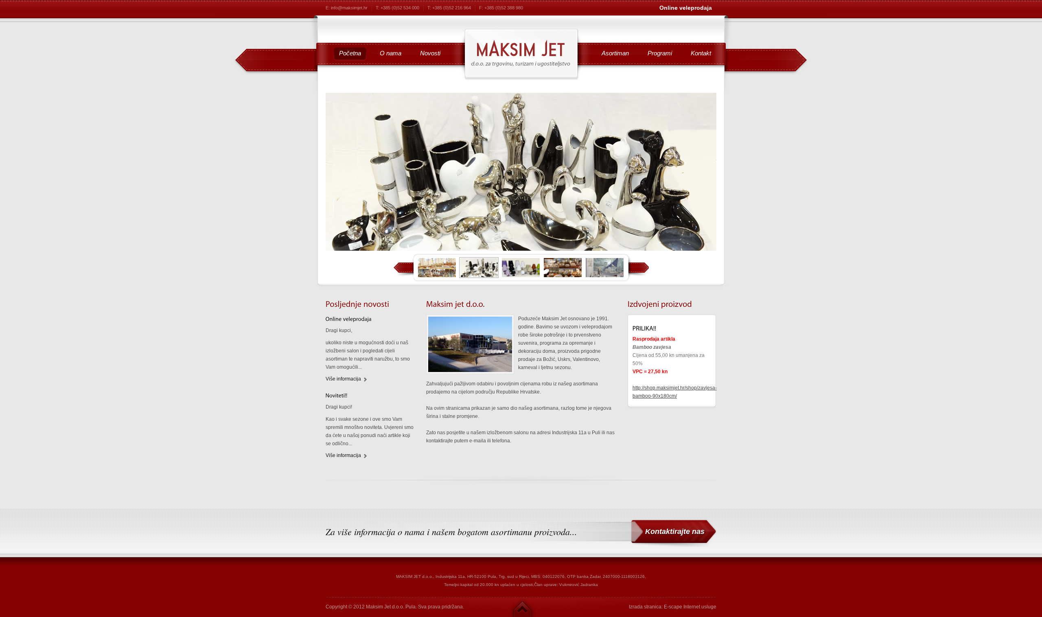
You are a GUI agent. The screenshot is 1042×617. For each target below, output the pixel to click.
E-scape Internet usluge (690, 607)
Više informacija (343, 379)
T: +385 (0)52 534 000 (397, 7)
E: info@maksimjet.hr (347, 7)
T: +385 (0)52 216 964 (449, 7)
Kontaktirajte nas (675, 531)
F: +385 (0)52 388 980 (501, 7)
